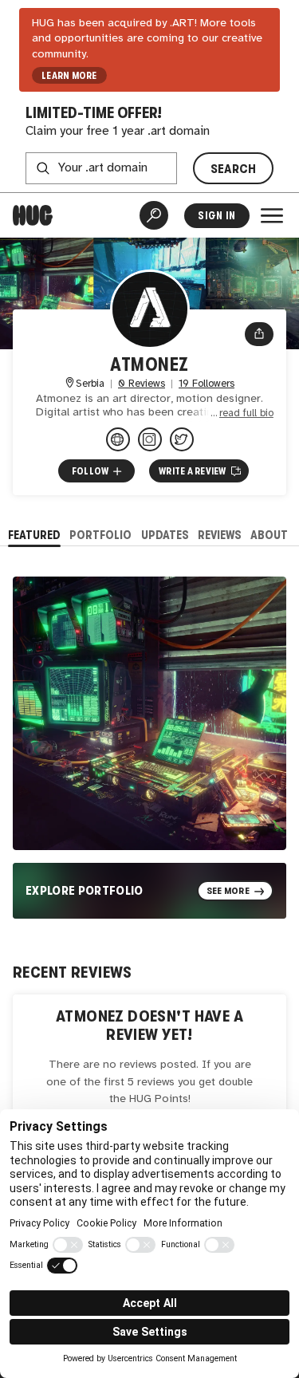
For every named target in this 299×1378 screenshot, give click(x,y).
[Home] (33, 215)
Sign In (216, 216)
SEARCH (233, 168)
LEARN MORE (68, 75)
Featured (34, 534)
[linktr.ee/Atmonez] (118, 439)
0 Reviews (141, 384)
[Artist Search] (154, 215)
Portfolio (100, 534)
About (269, 534)
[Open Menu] (272, 215)
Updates (165, 534)
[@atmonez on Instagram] (150, 439)
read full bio (246, 413)
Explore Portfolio (85, 890)
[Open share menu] (259, 334)
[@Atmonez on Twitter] (182, 439)
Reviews (220, 534)
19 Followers (206, 384)
